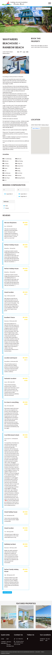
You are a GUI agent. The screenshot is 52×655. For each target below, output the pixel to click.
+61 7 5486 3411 (19, 631)
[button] (5, 61)
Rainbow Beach (42, 632)
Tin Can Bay (48, 632)
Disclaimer (37, 644)
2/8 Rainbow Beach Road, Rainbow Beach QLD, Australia (19, 635)
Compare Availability (4, 635)
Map (7, 631)
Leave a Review (7, 584)
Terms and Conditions (29, 644)
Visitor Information (10, 638)
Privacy (42, 644)
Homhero (8, 645)
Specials (8, 634)
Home (2, 631)
